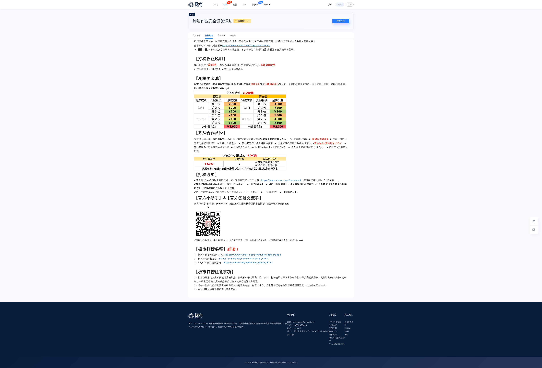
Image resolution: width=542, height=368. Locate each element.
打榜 (225, 4)
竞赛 (235, 4)
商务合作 (333, 331)
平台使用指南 (335, 322)
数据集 (255, 4)
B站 (346, 334)
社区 (245, 4)
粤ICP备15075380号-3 (288, 362)
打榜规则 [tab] (209, 35)
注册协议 (333, 325)
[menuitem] (216, 4)
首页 (216, 4)
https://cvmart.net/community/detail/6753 (248, 262)
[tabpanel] (271, 168)
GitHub (348, 328)
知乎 (347, 331)
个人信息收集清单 (337, 344)
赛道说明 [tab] (221, 35)
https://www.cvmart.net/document (281, 180)
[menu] (254, 4)
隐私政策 (333, 334)
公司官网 (333, 328)
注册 (350, 4)
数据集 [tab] (233, 35)
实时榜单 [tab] (197, 35)
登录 (340, 4)
